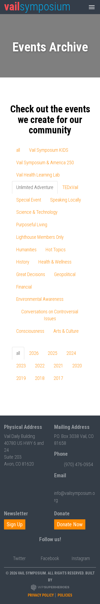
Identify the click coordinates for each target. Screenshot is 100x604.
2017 (58, 378)
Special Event (28, 200)
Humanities (26, 249)
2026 (34, 353)
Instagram (80, 558)
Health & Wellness (54, 262)
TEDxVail (70, 187)
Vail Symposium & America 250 (45, 162)
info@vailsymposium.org (74, 496)
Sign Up (15, 524)
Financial (24, 287)
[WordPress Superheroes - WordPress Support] (50, 587)
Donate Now (70, 524)
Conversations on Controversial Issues (49, 315)
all (18, 150)
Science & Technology (37, 212)
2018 (40, 378)
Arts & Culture (66, 331)
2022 (40, 365)
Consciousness (30, 331)
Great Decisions (30, 274)
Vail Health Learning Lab (38, 175)
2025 (52, 353)
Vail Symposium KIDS (48, 150)
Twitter (19, 558)
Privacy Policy (41, 595)
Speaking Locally (65, 200)
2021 (58, 365)
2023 (21, 365)
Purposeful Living (31, 224)
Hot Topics (56, 249)
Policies (65, 595)
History (22, 262)
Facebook (50, 558)
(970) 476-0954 (78, 464)
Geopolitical (64, 274)
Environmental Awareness (39, 299)
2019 (21, 378)
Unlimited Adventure (34, 187)
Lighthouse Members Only (40, 237)
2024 (71, 353)
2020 (77, 365)
